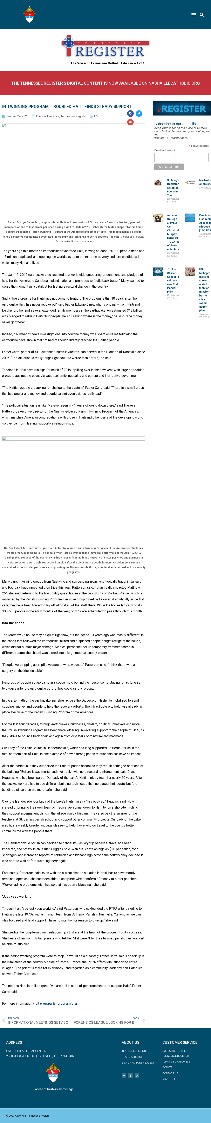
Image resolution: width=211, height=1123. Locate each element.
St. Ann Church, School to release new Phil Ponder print (173, 280)
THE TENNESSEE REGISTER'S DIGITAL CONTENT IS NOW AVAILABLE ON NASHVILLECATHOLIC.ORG (105, 83)
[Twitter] (124, 1075)
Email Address (164, 150)
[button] (194, 15)
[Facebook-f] (130, 1075)
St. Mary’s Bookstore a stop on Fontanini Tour (174, 188)
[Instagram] (137, 1075)
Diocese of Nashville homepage (53, 1089)
